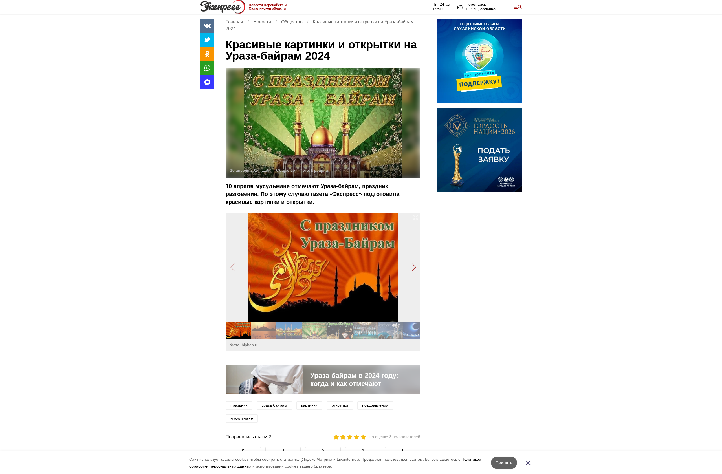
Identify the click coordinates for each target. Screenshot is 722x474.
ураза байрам (274, 405)
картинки (309, 405)
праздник (238, 405)
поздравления (375, 405)
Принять (504, 462)
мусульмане (241, 418)
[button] (413, 267)
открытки (340, 405)
